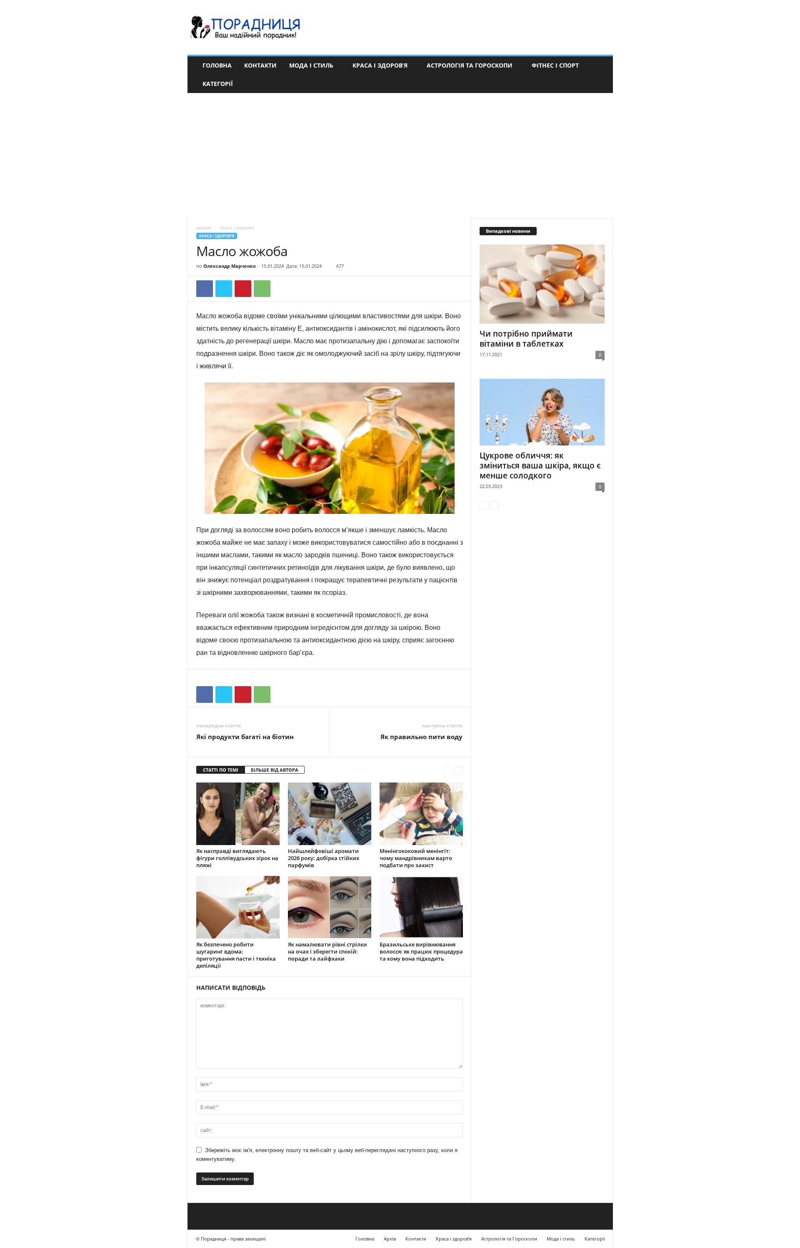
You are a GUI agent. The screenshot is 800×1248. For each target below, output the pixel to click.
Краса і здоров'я (216, 236)
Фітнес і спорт (555, 65)
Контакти (260, 65)
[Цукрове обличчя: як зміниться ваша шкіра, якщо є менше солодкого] (542, 412)
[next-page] (458, 770)
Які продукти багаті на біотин (245, 736)
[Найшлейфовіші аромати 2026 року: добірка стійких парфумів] (329, 814)
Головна (217, 65)
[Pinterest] (243, 288)
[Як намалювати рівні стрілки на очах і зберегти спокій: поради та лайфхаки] (329, 907)
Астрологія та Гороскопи (469, 65)
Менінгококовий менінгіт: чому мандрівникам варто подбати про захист (416, 858)
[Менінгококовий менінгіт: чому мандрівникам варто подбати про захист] (421, 814)
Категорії (217, 84)
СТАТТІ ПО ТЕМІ (220, 770)
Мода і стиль (311, 65)
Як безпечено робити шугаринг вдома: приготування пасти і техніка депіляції (236, 955)
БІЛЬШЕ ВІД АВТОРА (274, 770)
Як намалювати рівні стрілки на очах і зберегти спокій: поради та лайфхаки (327, 951)
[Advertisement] (400, 155)
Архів (390, 1238)
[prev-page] (448, 770)
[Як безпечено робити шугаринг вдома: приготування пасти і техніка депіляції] (238, 907)
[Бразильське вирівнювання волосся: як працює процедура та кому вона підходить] (421, 907)
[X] (223, 288)
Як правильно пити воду (421, 736)
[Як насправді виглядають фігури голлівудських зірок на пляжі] (238, 814)
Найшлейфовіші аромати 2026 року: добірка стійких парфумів (323, 858)
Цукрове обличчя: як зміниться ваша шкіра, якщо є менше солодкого (540, 465)
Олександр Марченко (229, 266)
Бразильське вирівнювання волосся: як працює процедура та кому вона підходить (421, 951)
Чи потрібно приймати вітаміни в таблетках (526, 338)
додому (203, 227)
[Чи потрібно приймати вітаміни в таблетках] (542, 284)
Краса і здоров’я (380, 65)
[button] (600, 74)
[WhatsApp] (262, 288)
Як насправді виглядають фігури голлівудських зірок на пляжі (237, 858)
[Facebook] (204, 288)
